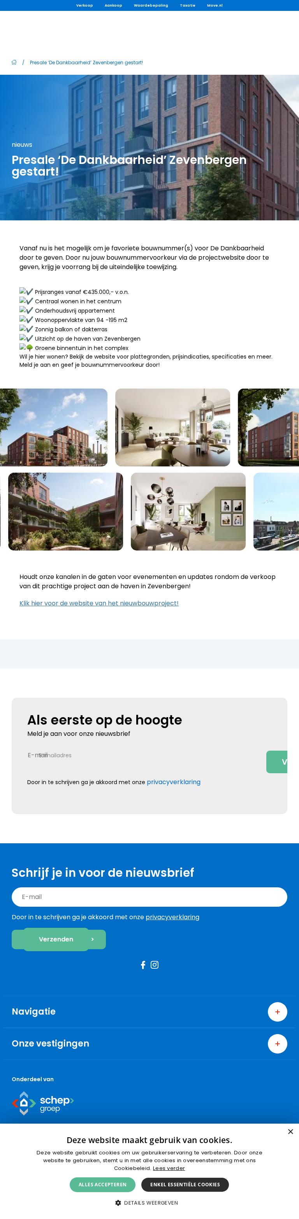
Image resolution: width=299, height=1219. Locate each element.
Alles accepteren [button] (103, 1184)
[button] (149, 1203)
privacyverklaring (174, 781)
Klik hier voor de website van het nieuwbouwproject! (99, 603)
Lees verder (169, 1168)
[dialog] (149, 1171)
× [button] (290, 1132)
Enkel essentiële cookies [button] (185, 1184)
